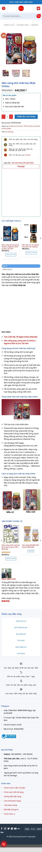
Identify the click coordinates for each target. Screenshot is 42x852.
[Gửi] (39, 16)
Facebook (27, 155)
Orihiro (34, 25)
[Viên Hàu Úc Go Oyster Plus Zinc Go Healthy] (31, 233)
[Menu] (3, 8)
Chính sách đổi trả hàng (13, 792)
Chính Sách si (9, 814)
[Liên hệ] (3, 844)
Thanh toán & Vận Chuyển (14, 787)
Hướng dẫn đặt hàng (12, 796)
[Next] (37, 49)
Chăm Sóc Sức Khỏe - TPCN (18, 126)
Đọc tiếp (31, 551)
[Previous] (5, 49)
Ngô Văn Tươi (9, 579)
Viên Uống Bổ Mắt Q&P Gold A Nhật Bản (30, 546)
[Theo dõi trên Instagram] (5, 829)
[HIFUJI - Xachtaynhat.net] (21, 8)
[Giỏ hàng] (38, 8)
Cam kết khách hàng (12, 801)
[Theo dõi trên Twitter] (8, 829)
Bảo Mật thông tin (11, 809)
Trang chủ (9, 25)
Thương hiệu (23, 25)
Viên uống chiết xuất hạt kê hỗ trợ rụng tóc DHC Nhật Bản (11, 547)
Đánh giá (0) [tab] (7, 269)
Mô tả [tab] (5, 266)
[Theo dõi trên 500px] (2, 832)
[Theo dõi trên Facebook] (2, 829)
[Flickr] (19, 829)
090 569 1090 (28, 163)
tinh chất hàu (9, 132)
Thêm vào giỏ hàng (26, 116)
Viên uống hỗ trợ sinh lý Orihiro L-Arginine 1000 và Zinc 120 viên (10, 247)
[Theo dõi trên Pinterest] (12, 829)
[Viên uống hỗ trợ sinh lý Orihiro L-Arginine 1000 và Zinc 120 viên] (11, 233)
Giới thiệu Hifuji (10, 805)
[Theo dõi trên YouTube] (15, 829)
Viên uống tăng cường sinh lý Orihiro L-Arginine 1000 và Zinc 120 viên (20, 342)
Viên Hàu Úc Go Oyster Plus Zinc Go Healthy (30, 246)
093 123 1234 (17, 163)
